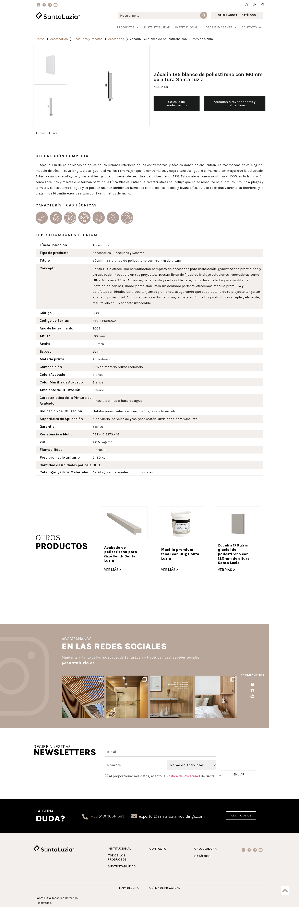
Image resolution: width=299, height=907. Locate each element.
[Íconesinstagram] (252, 684)
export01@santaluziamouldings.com (172, 816)
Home (40, 39)
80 (95, 344)
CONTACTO (157, 849)
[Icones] (38, 5)
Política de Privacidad (183, 776)
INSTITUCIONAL (186, 27)
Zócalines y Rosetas (88, 39)
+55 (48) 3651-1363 (107, 816)
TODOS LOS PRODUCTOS (117, 857)
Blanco (98, 375)
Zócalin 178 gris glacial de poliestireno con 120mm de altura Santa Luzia (234, 554)
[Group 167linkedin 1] (50, 5)
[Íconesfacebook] (252, 690)
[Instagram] (100, 714)
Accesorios (116, 39)
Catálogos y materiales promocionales (123, 472)
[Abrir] (83, 697)
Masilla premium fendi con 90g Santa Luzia (180, 553)
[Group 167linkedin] (252, 696)
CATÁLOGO (249, 15)
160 (95, 336)
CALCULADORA (228, 15)
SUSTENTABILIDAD (156, 27)
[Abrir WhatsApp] (288, 897)
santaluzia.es (82, 679)
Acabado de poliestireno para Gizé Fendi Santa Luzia (120, 554)
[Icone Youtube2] (55, 5)
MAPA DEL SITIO (129, 888)
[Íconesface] (44, 5)
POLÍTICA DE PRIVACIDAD (163, 888)
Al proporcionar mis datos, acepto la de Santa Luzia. (167, 776)
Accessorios (59, 39)
